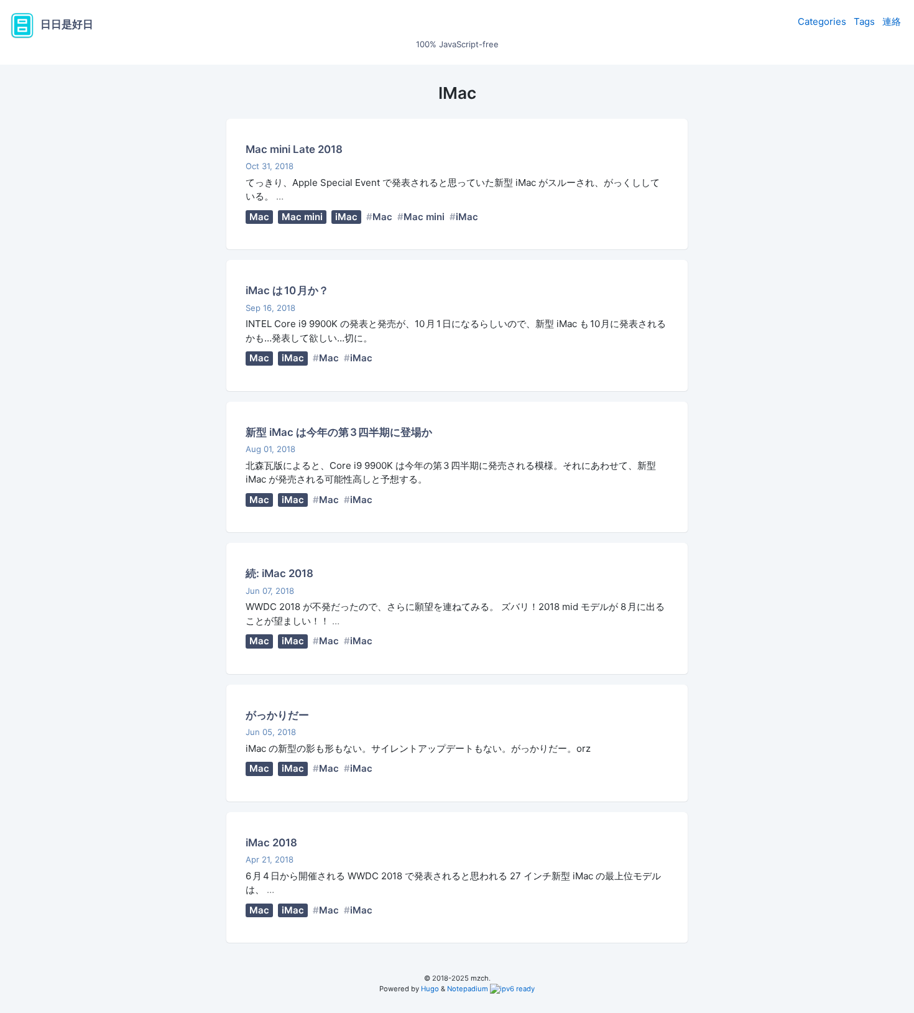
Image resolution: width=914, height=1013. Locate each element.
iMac (346, 217)
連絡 (891, 21)
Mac (259, 217)
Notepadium (467, 988)
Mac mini (302, 217)
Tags (864, 21)
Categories (822, 21)
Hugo (430, 988)
